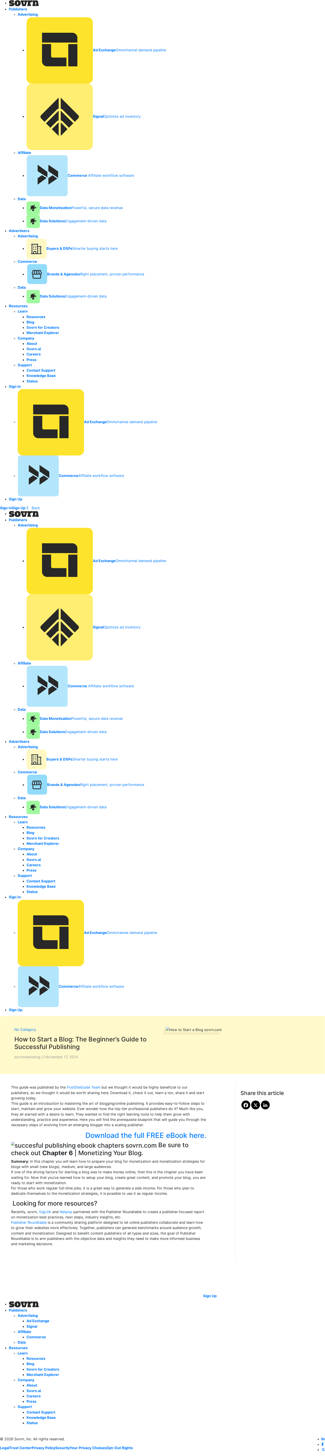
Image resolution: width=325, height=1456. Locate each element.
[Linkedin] (265, 1105)
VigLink (45, 1212)
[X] (255, 1105)
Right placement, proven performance (95, 274)
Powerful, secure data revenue (81, 208)
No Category (25, 1029)
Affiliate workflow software (101, 175)
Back (35, 508)
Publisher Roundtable (29, 1222)
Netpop (66, 1212)
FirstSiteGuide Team (83, 1087)
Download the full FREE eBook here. (145, 1135)
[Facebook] (245, 1105)
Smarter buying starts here (82, 248)
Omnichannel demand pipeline (129, 50)
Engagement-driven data (73, 221)
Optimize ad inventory (117, 116)
